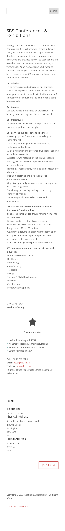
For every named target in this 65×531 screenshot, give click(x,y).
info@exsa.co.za (14, 405)
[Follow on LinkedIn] (44, 515)
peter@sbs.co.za (22, 362)
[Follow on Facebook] (38, 515)
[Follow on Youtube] (56, 515)
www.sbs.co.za (24, 366)
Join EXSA (48, 465)
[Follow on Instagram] (50, 515)
